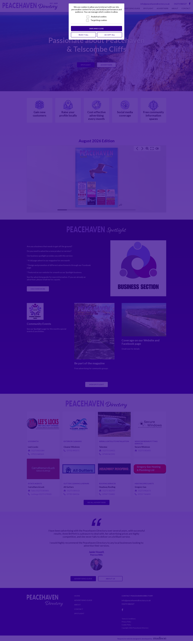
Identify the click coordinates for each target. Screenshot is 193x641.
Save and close (96, 28)
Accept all (109, 35)
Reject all (83, 35)
